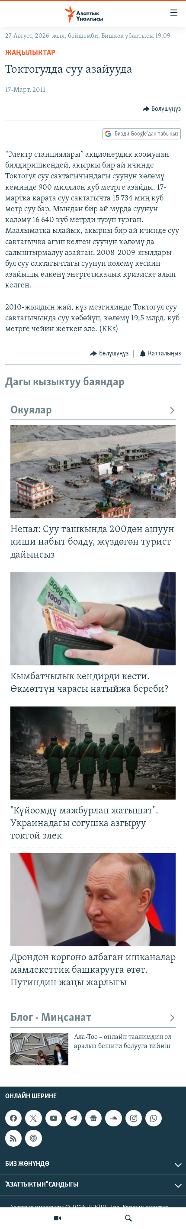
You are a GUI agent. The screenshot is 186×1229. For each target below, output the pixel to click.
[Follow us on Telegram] (73, 1118)
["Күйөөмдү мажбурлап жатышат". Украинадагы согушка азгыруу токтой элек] (93, 753)
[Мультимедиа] (58, 1218)
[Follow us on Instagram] (133, 1118)
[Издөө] (128, 1218)
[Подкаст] (33, 1138)
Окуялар (31, 410)
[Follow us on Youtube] (53, 1118)
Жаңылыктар (30, 53)
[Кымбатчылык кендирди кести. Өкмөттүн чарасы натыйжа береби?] (93, 618)
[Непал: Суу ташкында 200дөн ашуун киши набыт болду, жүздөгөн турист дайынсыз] (93, 471)
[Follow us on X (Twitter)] (33, 1118)
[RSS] (13, 1138)
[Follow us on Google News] (93, 1118)
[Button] (162, 109)
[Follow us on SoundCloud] (113, 1118)
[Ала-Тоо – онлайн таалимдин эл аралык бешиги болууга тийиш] (39, 1049)
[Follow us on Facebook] (13, 1118)
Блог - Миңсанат (50, 1018)
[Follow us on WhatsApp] (153, 1118)
